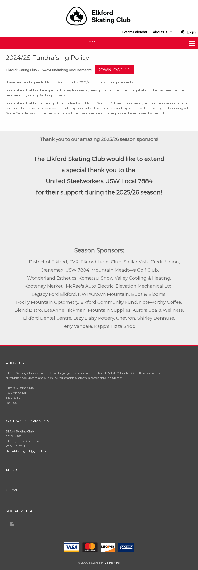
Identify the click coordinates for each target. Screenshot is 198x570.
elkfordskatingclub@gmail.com (27, 451)
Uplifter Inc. (112, 562)
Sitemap (12, 489)
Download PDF (114, 69)
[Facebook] (13, 523)
